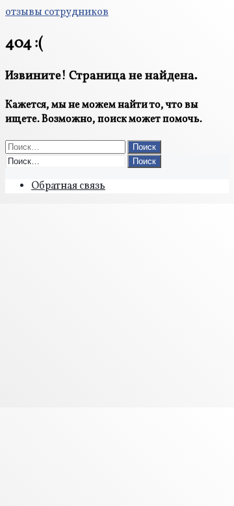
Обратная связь (68, 186)
